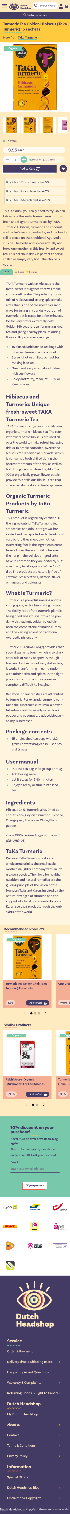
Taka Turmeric (27, 37)
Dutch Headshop (11, 1509)
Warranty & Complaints (33, 1383)
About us (33, 1425)
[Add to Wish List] (63, 168)
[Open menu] (4, 5)
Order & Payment (33, 1351)
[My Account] (61, 6)
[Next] (45, 1013)
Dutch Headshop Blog (33, 1488)
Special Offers (33, 1477)
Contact (33, 1435)
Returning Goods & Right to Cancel (33, 1393)
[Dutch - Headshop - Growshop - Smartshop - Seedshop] (20, 5)
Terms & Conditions (33, 1445)
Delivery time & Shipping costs (33, 1362)
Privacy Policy (33, 1456)
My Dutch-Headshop (33, 1414)
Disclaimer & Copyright (33, 1498)
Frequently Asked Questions (33, 1372)
